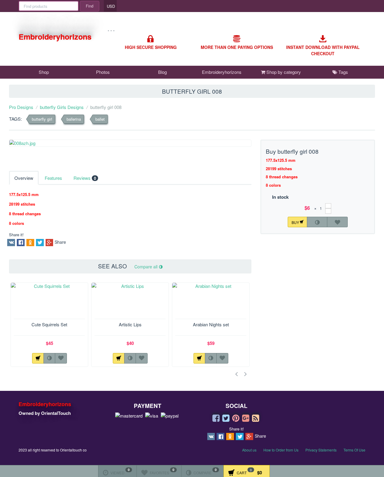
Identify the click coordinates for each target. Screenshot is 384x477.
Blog (162, 72)
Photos (103, 72)
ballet (100, 119)
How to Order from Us (280, 449)
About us (249, 449)
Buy (296, 222)
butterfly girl (42, 119)
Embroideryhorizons (222, 72)
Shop (44, 72)
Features (53, 178)
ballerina (74, 119)
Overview (23, 178)
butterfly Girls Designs (62, 107)
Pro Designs (21, 107)
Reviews (85, 178)
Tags (342, 72)
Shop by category (283, 72)
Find (89, 6)
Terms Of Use (354, 449)
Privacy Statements (321, 449)
